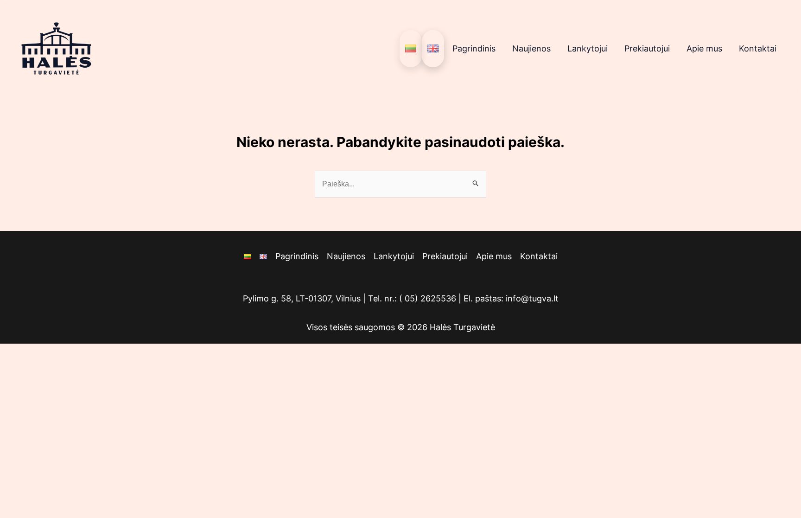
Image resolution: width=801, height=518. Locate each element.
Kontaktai (757, 48)
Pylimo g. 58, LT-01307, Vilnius (302, 298)
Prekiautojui (647, 48)
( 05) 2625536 (427, 298)
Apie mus (704, 48)
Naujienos (531, 48)
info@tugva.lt (532, 298)
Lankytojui (587, 48)
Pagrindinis (474, 48)
